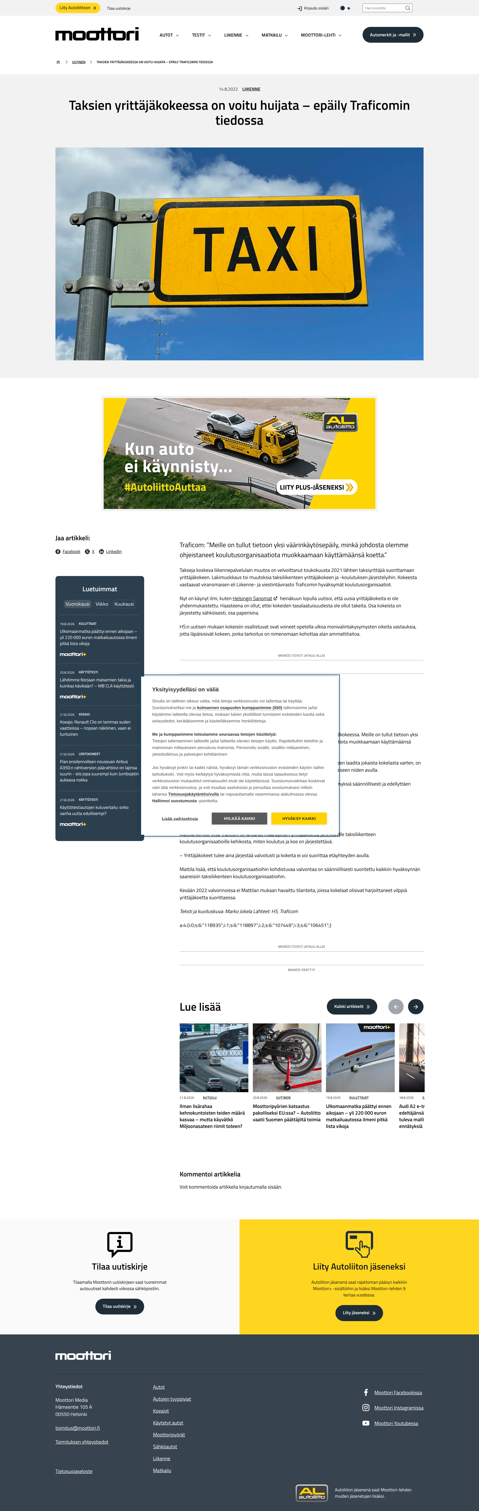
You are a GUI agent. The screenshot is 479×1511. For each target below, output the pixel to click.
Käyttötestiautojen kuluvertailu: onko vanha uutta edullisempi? (94, 810)
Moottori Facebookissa (398, 1392)
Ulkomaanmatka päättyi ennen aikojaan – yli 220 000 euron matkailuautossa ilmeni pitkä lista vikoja (98, 637)
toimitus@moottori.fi (77, 1428)
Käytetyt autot (168, 1422)
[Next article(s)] (416, 1007)
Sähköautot (165, 1446)
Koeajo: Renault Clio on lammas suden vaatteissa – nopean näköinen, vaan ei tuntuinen (95, 728)
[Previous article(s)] (396, 1007)
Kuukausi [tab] (124, 604)
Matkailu (162, 1470)
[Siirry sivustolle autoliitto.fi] (311, 1493)
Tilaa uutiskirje (119, 8)
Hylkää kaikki (239, 818)
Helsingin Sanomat (252, 598)
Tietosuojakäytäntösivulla (193, 794)
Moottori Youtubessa (396, 1423)
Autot (159, 1387)
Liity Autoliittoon (75, 7)
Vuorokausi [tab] (78, 604)
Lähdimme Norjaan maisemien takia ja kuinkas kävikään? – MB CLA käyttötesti (97, 683)
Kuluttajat (359, 1097)
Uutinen (78, 62)
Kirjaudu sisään (316, 8)
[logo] (97, 38)
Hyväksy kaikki (299, 818)
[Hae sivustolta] (408, 8)
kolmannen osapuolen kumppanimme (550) (239, 707)
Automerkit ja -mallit (390, 34)
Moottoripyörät (169, 1434)
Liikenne (251, 89)
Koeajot (161, 1411)
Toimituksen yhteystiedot (81, 1442)
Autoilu (210, 1097)
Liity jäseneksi (356, 1312)
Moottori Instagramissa (399, 1407)
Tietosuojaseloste (74, 1471)
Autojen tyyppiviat (172, 1399)
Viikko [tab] (102, 604)
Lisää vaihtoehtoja (180, 818)
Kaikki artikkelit (349, 1006)
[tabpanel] (100, 723)
